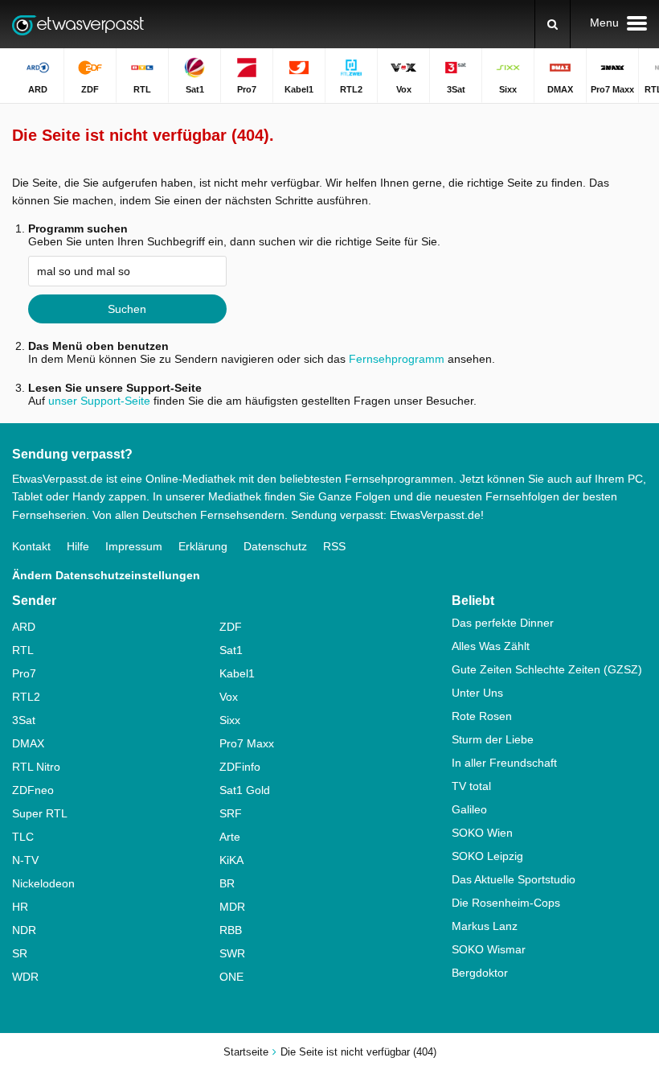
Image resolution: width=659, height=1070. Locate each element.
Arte (229, 836)
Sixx (229, 720)
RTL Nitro (36, 766)
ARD (23, 626)
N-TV (25, 860)
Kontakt (31, 546)
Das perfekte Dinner (503, 622)
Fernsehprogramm (396, 358)
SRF (230, 813)
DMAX (28, 743)
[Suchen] (552, 24)
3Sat (23, 720)
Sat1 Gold (244, 790)
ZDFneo (33, 790)
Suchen (127, 308)
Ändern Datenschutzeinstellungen (106, 575)
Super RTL (40, 813)
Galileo (469, 809)
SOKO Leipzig (487, 856)
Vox (228, 696)
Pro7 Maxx (246, 743)
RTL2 (26, 696)
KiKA (231, 860)
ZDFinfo (239, 766)
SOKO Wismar (489, 949)
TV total (471, 786)
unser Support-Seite (99, 400)
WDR (25, 976)
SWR (232, 953)
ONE (231, 976)
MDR (232, 906)
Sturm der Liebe (493, 739)
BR (227, 883)
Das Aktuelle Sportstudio (513, 879)
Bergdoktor (480, 972)
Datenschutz (275, 546)
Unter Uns (477, 692)
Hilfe (78, 546)
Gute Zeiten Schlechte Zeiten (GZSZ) (547, 669)
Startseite (245, 1052)
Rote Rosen (482, 716)
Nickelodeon (43, 883)
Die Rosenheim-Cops (506, 902)
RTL (23, 650)
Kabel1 (237, 673)
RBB (230, 930)
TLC (23, 836)
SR (19, 953)
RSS (334, 546)
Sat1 (231, 650)
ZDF (230, 626)
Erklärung (202, 546)
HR (20, 906)
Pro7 (24, 673)
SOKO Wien (482, 832)
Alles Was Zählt (491, 646)
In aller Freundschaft (504, 762)
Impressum (133, 546)
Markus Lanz (485, 926)
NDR (24, 930)
